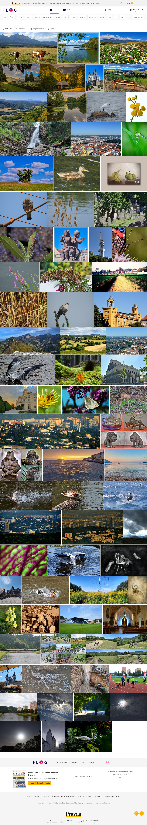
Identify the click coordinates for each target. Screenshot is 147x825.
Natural (82, 17)
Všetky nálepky (138, 17)
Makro (58, 17)
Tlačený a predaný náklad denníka (63, 796)
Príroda (73, 17)
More (123, 17)
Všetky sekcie (125, 3)
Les (116, 17)
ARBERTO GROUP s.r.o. (94, 821)
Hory (109, 17)
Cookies (89, 803)
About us (40, 803)
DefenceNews (95, 3)
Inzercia (46, 796)
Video (88, 3)
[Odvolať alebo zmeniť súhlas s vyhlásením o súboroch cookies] (136, 813)
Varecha (68, 3)
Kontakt (92, 762)
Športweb (41, 3)
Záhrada (75, 3)
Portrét (28, 17)
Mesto (37, 17)
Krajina (102, 17)
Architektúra (47, 17)
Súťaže (97, 796)
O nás (29, 796)
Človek (12, 17)
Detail (20, 17)
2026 (65, 17)
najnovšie (22, 29)
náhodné (54, 29)
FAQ (83, 762)
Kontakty (37, 796)
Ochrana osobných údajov (111, 796)
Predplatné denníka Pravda (39, 783)
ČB (5, 17)
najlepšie (8, 29)
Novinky (74, 762)
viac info (97, 823)
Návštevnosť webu (84, 796)
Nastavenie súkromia (102, 803)
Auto (47, 3)
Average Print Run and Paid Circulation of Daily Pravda (65, 803)
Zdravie (58, 3)
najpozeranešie (38, 29)
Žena (63, 3)
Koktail (52, 3)
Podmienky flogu (61, 762)
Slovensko (92, 17)
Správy (34, 3)
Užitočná (82, 3)
